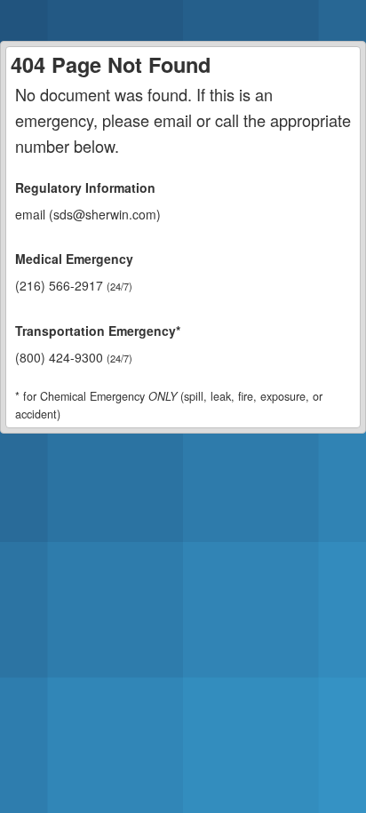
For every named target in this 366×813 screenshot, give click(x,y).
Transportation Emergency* (97, 330)
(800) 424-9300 (73, 357)
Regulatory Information (85, 187)
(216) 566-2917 (73, 285)
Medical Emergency (74, 258)
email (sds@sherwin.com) (88, 214)
